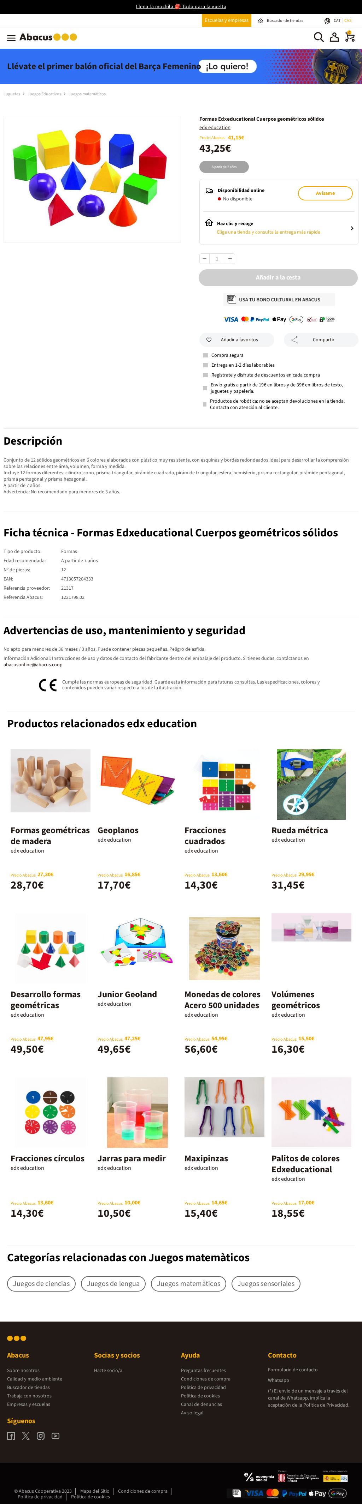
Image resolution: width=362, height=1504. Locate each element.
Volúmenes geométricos (296, 1000)
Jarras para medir (132, 1158)
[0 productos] (350, 40)
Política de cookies (200, 1396)
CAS (347, 21)
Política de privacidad (203, 1387)
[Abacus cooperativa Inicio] (50, 42)
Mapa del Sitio (95, 1491)
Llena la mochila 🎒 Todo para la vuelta (181, 6)
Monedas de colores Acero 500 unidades (223, 1000)
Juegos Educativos (45, 94)
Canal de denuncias (201, 1404)
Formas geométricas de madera (50, 836)
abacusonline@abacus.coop (33, 664)
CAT (337, 21)
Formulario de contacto (293, 1369)
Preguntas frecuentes (203, 1370)
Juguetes (12, 94)
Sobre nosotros (23, 1370)
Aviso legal (192, 1412)
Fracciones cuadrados (205, 836)
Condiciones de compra (205, 1379)
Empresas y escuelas (28, 1404)
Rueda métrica (300, 830)
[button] (334, 38)
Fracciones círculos (47, 1158)
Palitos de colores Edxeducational (306, 1164)
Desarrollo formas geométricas (46, 1000)
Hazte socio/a (108, 1370)
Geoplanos (118, 830)
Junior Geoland (127, 994)
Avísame (325, 193)
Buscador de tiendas (28, 1387)
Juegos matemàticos (87, 94)
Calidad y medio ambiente (34, 1379)
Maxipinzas (206, 1158)
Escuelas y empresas (227, 20)
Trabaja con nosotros (29, 1396)
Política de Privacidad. (326, 1405)
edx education (214, 127)
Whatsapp (278, 1380)
